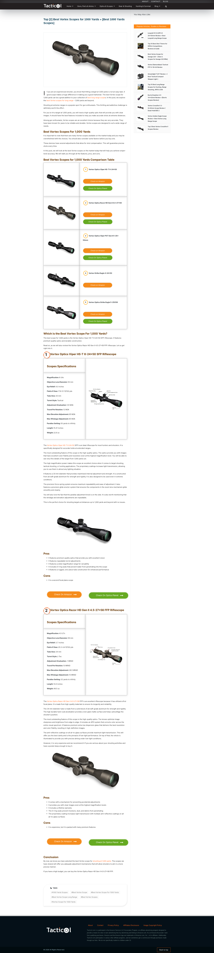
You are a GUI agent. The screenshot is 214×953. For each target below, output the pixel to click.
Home (69, 6)
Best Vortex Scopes (90, 897)
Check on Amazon (98, 181)
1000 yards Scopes (60, 892)
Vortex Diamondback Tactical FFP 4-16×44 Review (158, 66)
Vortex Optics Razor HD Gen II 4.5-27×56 (63, 701)
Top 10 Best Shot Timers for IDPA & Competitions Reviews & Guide (157, 46)
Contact (155, 1)
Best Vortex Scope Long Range (65, 897)
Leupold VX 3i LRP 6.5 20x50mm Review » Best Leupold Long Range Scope (157, 35)
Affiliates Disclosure (131, 925)
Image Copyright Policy (153, 925)
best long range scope (96, 97)
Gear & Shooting (125, 6)
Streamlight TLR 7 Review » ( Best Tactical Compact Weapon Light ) (158, 76)
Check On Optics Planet (97, 188)
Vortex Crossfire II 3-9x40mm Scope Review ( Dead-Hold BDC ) (156, 108)
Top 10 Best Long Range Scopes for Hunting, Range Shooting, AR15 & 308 (157, 87)
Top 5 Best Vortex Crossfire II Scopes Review (158, 128)
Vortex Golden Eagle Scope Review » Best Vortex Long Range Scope (157, 118)
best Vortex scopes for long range (59, 100)
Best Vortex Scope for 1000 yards (105, 892)
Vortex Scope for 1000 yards (64, 902)
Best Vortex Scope (79, 892)
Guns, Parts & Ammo (85, 6)
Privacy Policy (113, 925)
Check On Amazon (63, 594)
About (145, 1)
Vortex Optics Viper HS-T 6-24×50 (60, 445)
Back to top (163, 950)
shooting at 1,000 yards (102, 861)
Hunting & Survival (143, 6)
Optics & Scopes (106, 6)
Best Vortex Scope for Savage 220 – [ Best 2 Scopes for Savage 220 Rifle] (158, 56)
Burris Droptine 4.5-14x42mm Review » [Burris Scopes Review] (157, 97)
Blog (165, 1)
